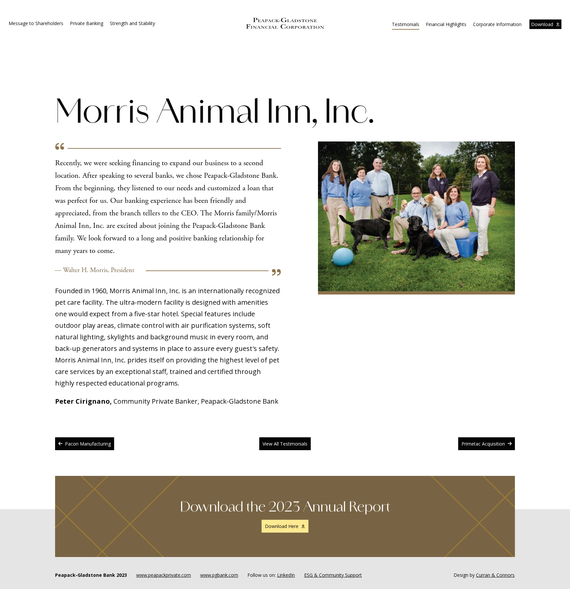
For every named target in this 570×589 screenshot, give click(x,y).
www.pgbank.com (219, 575)
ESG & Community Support (333, 575)
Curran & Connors (495, 575)
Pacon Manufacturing (88, 444)
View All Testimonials (285, 444)
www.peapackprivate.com (163, 575)
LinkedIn (286, 575)
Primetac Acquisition (483, 444)
